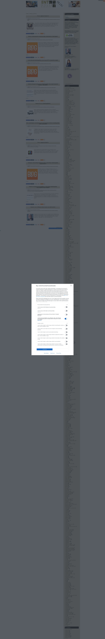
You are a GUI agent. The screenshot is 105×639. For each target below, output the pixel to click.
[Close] (71, 286)
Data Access (52, 353)
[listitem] (52, 304)
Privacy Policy (58, 353)
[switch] (66, 307)
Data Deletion (46, 353)
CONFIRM (45, 349)
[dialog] (52, 319)
